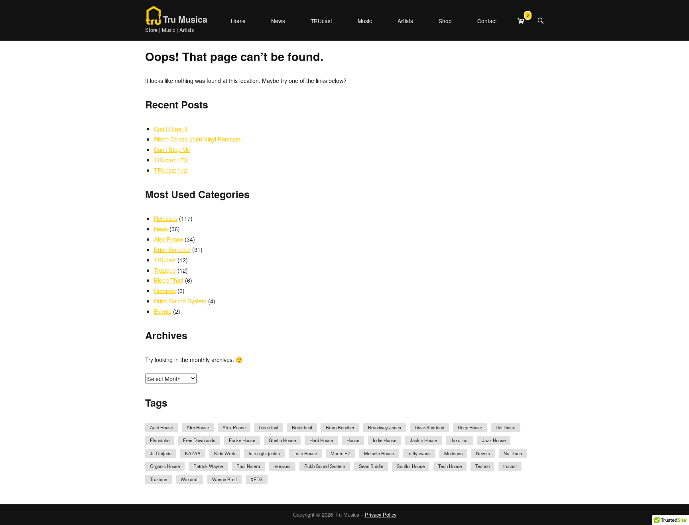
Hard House (321, 440)
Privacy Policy (380, 514)
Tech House (450, 466)
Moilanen (453, 453)
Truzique (165, 270)
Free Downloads (199, 440)
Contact (487, 21)
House (352, 440)
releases (282, 466)
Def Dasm (506, 427)
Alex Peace (168, 239)
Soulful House (411, 466)
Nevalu (483, 453)
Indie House (384, 440)
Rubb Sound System (180, 301)
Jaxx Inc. (460, 440)
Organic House (165, 466)
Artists (405, 21)
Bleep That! (168, 280)
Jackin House (423, 440)
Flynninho (159, 440)
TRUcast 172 (170, 170)
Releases (165, 218)
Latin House (305, 453)
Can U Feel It (170, 128)
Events (162, 311)
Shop (445, 21)
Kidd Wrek (224, 453)
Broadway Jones (384, 427)
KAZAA (193, 453)
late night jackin (264, 453)
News (278, 21)
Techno (482, 466)
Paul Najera (248, 466)
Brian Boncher (172, 249)
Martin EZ (340, 453)
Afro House (198, 427)
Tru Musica (185, 19)
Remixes (165, 290)
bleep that (268, 427)
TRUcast (321, 21)
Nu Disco (513, 453)
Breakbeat (302, 427)
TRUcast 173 (170, 159)
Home (238, 21)
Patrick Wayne (208, 466)
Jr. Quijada (160, 453)
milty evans (419, 453)
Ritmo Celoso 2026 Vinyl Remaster (198, 139)
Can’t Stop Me (172, 149)
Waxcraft (190, 479)
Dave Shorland (429, 427)
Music (365, 21)
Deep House (470, 427)
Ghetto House (282, 440)
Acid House (161, 427)
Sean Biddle (371, 466)
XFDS (256, 479)
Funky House (242, 440)
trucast (510, 466)
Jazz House (494, 440)
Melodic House (379, 453)
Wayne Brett (224, 479)
